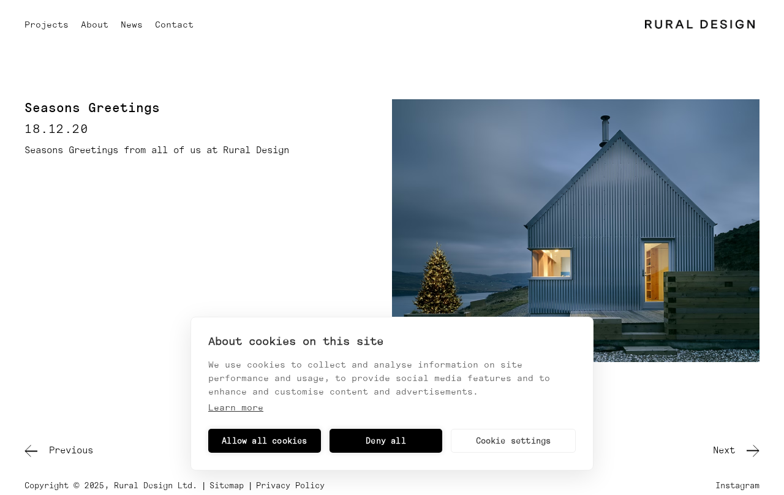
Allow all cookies (264, 440)
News (132, 24)
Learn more (235, 407)
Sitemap (226, 485)
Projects (46, 24)
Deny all (386, 440)
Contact (174, 24)
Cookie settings (513, 440)
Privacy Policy (290, 485)
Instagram (737, 485)
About (94, 24)
